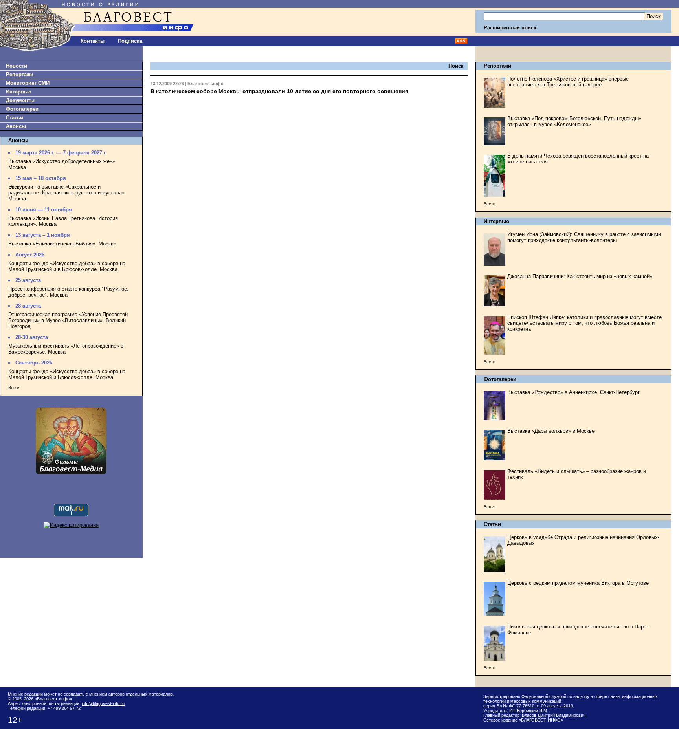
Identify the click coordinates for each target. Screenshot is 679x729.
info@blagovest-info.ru (103, 703)
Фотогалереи (22, 109)
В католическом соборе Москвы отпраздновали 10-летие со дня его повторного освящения (279, 91)
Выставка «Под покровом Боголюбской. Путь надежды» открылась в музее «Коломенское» (574, 121)
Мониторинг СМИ (28, 83)
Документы (20, 100)
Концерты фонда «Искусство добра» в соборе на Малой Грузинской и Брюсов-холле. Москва (66, 374)
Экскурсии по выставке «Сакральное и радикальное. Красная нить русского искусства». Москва (67, 192)
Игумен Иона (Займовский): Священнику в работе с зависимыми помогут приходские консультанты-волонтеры (584, 237)
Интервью (18, 92)
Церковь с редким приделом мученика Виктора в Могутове (578, 583)
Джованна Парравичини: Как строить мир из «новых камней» (579, 276)
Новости (16, 66)
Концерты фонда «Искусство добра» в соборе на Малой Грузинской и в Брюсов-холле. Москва (66, 266)
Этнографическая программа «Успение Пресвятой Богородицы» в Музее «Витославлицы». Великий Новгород (68, 320)
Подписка (130, 41)
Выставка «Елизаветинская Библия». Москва (62, 244)
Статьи (14, 118)
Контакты (93, 41)
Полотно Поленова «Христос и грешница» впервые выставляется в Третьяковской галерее (568, 82)
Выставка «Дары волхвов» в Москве (551, 431)
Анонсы (16, 126)
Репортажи (19, 74)
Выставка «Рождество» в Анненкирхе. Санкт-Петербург (573, 392)
